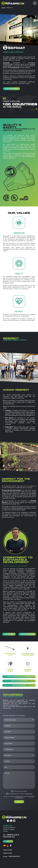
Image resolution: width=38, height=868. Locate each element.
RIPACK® (6, 62)
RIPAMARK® (14, 67)
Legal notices (7, 850)
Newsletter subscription (19, 681)
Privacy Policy (31, 796)
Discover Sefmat (11, 88)
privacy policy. (29, 793)
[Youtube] (14, 821)
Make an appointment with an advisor (19, 676)
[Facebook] (8, 821)
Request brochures (19, 685)
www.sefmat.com (27, 634)
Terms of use (20, 797)
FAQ (8, 841)
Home (3, 7)
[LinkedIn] (11, 821)
